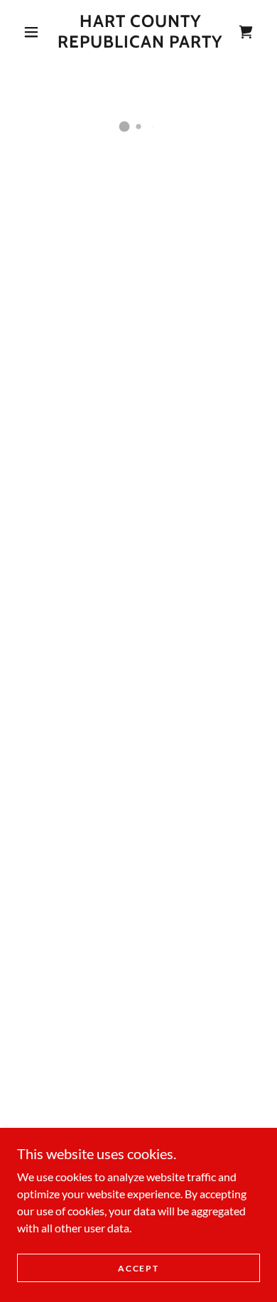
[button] (31, 32)
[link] (140, 32)
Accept (138, 1268)
